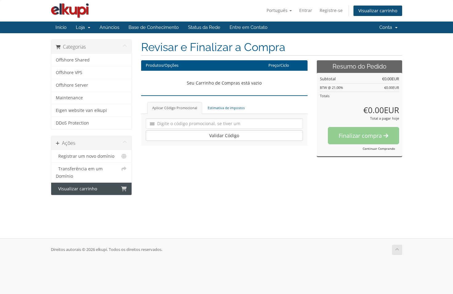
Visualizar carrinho (377, 11)
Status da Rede (204, 27)
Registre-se (331, 10)
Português (278, 10)
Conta (386, 27)
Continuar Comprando (379, 148)
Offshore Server (72, 85)
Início (61, 27)
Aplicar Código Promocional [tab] (174, 107)
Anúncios (109, 27)
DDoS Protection (72, 123)
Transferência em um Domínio (79, 172)
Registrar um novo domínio (85, 156)
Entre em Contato (248, 27)
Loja (81, 27)
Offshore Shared (73, 60)
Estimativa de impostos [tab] (226, 107)
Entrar (305, 10)
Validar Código (224, 135)
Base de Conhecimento (154, 27)
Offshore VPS (69, 72)
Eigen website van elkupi (81, 110)
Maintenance (69, 98)
